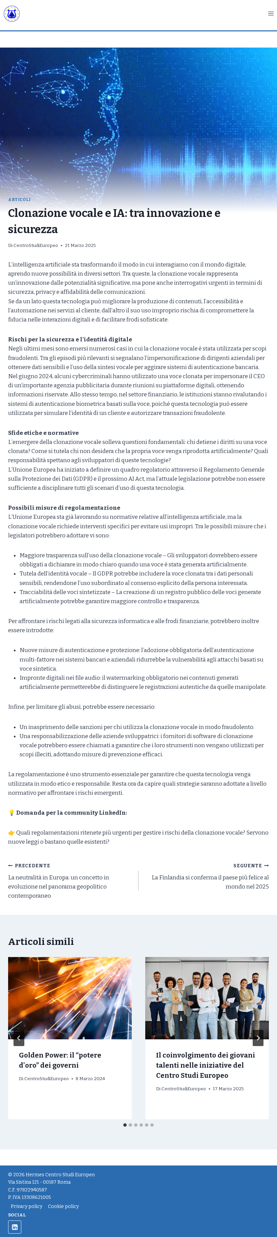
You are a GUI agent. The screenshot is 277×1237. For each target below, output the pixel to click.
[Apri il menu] (271, 13)
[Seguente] (258, 1038)
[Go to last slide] (19, 1038)
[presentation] (70, 998)
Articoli (19, 199)
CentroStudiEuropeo (36, 245)
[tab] (125, 1125)
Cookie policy (63, 1206)
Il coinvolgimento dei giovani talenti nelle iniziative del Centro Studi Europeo (205, 1065)
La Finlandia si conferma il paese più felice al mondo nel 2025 (210, 876)
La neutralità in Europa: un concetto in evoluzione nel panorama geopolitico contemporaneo (58, 881)
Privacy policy (26, 1206)
